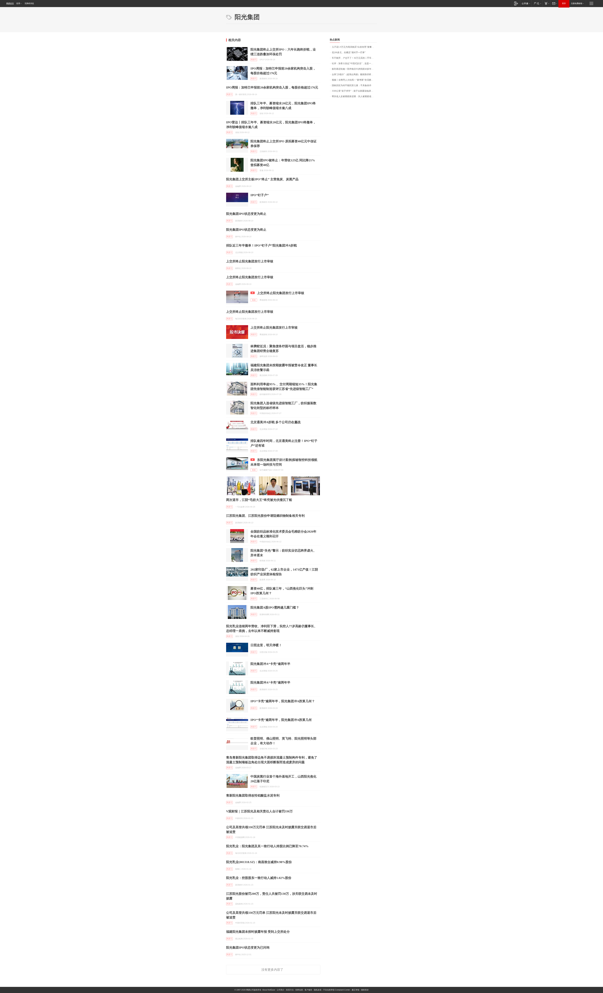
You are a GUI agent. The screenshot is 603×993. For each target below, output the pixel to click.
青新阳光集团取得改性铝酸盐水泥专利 (253, 795)
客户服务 (308, 990)
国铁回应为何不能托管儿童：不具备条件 (351, 85)
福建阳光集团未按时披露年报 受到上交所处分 (258, 931)
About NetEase (268, 990)
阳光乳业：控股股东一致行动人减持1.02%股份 (258, 878)
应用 (18, 3)
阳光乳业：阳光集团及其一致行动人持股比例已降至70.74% (267, 846)
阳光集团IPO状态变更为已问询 (247, 947)
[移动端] (516, 3)
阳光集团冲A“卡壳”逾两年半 (270, 664)
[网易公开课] (525, 3)
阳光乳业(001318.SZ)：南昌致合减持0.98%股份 (259, 862)
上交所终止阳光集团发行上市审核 (249, 261)
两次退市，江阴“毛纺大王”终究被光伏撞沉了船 (259, 500)
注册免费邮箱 (576, 3)
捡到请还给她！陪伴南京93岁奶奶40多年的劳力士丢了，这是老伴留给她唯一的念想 (354, 69)
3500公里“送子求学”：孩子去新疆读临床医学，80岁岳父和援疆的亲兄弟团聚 (354, 91)
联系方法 (290, 990)
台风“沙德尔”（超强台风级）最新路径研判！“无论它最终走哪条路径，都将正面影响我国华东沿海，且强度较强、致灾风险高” (354, 74)
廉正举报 (355, 990)
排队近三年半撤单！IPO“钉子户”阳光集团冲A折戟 (261, 245)
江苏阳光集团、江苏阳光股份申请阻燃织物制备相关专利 (265, 515)
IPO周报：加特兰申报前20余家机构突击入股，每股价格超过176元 (272, 87)
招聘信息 (299, 990)
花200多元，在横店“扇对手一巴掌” (349, 52)
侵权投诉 (365, 990)
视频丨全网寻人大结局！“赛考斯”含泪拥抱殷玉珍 (354, 80)
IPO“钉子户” (259, 195)
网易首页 (10, 3)
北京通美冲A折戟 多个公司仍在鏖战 (275, 422)
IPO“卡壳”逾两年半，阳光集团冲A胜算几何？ (282, 701)
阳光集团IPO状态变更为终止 (246, 213)
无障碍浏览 (29, 3)
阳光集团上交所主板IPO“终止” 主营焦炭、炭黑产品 (262, 179)
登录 (564, 3)
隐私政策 (317, 990)
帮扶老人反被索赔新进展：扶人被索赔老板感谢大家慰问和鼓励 (354, 96)
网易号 (254, 60)
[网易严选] (537, 3)
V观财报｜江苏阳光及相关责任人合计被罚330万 (259, 811)
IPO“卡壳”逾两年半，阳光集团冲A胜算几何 (281, 720)
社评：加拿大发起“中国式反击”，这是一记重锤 (354, 63)
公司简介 (280, 990)
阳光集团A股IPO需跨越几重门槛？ (274, 607)
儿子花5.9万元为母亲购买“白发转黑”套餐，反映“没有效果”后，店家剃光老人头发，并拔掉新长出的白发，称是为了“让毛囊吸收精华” (354, 47)
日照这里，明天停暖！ (266, 645)
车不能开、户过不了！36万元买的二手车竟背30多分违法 (354, 58)
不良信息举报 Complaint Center (336, 990)
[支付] (547, 3)
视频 (254, 300)
